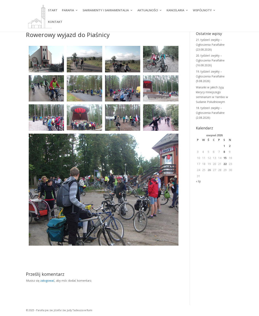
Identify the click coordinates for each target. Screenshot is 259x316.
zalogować (47, 280)
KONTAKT (55, 22)
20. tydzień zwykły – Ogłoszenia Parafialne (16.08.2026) (210, 60)
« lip (198, 181)
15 (225, 158)
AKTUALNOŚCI (147, 10)
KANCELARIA (175, 10)
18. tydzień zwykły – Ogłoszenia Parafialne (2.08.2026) (210, 112)
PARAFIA (68, 10)
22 (225, 164)
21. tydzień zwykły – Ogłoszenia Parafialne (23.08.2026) (210, 44)
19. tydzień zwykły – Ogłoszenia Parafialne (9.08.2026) (210, 76)
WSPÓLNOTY (202, 10)
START (52, 10)
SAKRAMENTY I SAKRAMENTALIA (106, 10)
